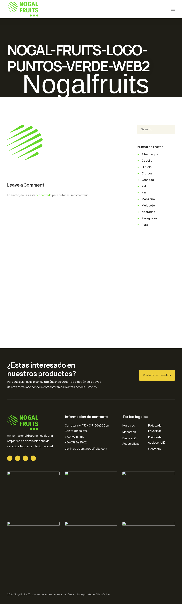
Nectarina (148, 212)
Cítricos (147, 173)
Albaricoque (150, 154)
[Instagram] (33, 458)
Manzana (148, 199)
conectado (44, 195)
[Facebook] (17, 458)
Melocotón (149, 205)
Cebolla (147, 161)
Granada (148, 180)
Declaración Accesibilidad (131, 441)
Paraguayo (149, 218)
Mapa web (129, 432)
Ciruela (147, 167)
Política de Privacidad (155, 428)
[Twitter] (9, 458)
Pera (145, 225)
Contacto (154, 449)
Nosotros (128, 425)
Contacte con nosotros (157, 375)
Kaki (144, 186)
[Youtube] (25, 458)
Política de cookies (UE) (156, 439)
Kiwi (144, 193)
